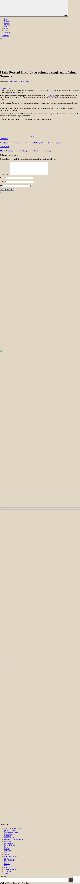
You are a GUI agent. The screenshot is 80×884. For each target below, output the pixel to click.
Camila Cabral (24, 81)
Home (6, 19)
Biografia (7, 25)
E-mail (3, 182)
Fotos (6, 847)
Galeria (6, 23)
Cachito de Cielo (9, 830)
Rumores (7, 864)
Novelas (7, 26)
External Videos (9, 845)
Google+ (51, 96)
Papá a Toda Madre (10, 856)
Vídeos (6, 873)
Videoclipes (8, 32)
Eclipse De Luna (9, 837)
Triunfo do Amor (9, 871)
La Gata (6, 849)
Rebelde (7, 862)
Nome (2, 178)
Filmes (6, 28)
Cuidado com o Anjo (11, 832)
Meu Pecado (8, 851)
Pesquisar (3, 877)
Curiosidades (8, 834)
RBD (6, 858)
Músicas (7, 852)
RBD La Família (9, 860)
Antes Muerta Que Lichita (12, 828)
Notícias (7, 21)
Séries (6, 30)
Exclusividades (9, 843)
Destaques (7, 836)
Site (1, 185)
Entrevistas (7, 841)
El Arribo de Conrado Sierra (13, 839)
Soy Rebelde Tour (10, 869)
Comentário (4, 174)
